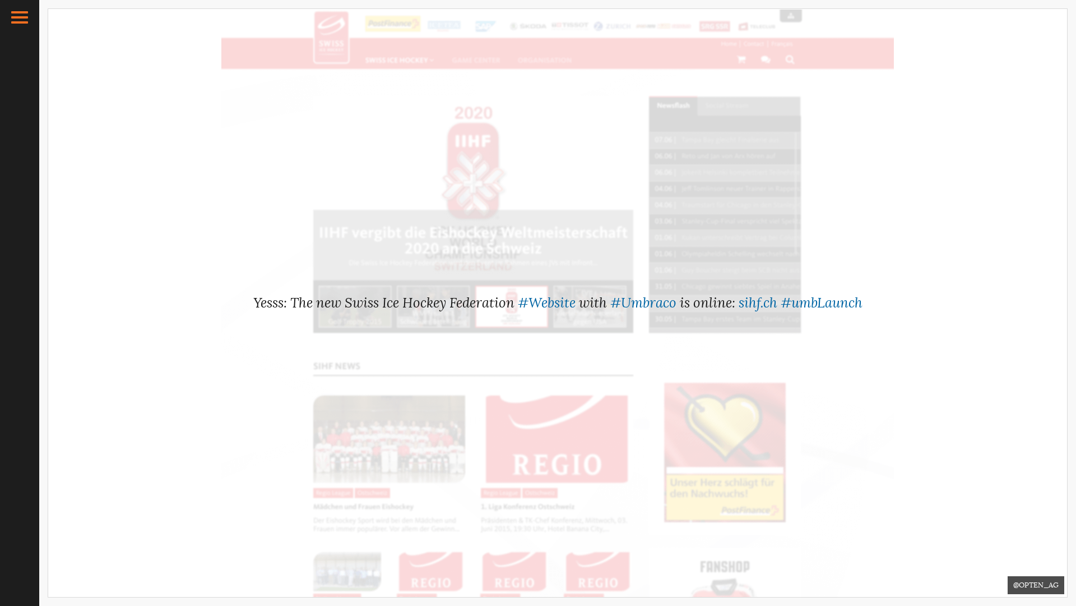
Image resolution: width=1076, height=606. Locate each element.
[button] (19, 17)
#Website (547, 303)
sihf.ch (758, 303)
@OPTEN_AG (1036, 585)
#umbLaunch (821, 303)
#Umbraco (643, 303)
